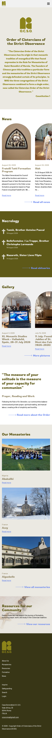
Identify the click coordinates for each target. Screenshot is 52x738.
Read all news (41, 202)
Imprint (4, 685)
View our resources (38, 624)
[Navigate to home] (5, 3)
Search (4, 692)
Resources (6, 668)
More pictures (41, 355)
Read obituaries (40, 268)
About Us (5, 661)
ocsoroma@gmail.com (10, 717)
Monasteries (6, 664)
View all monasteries (37, 587)
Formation (6, 672)
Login (4, 696)
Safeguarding (7, 689)
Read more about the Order (33, 414)
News (4, 676)
